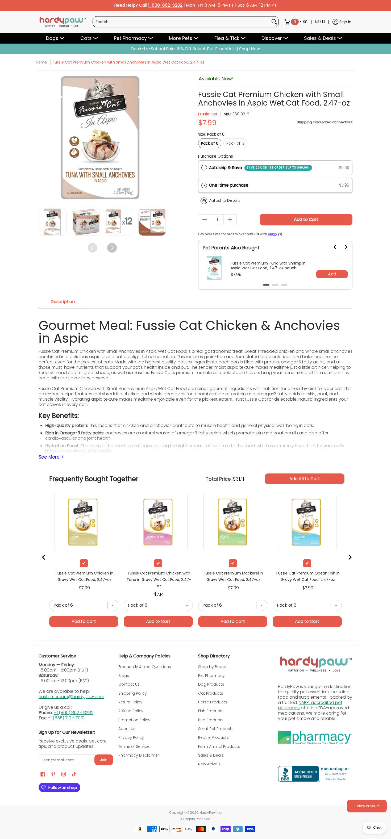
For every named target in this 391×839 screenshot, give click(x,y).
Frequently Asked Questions (144, 666)
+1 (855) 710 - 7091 (66, 718)
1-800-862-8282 (165, 5)
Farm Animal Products (219, 746)
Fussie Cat (207, 114)
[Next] (161, 138)
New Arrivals (209, 764)
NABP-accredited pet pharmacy (310, 705)
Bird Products (210, 720)
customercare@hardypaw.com (71, 697)
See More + (51, 457)
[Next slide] (342, 247)
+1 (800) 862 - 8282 (73, 713)
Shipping (304, 122)
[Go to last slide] (332, 247)
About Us (126, 728)
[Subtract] (204, 219)
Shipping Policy (132, 693)
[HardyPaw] (62, 21)
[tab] (266, 285)
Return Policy (130, 702)
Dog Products (211, 684)
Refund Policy (130, 711)
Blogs (123, 675)
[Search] (274, 21)
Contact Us (129, 684)
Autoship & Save (259, 167)
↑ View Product (367, 805)
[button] (275, 185)
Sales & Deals (211, 755)
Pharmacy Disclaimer (138, 755)
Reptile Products (213, 737)
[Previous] (43, 138)
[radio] (204, 168)
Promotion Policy (134, 720)
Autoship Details (224, 200)
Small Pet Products (216, 728)
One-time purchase (228, 185)
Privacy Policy (131, 737)
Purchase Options (215, 156)
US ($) (320, 21)
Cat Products (210, 693)
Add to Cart (306, 219)
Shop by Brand (212, 666)
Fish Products (210, 711)
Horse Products (212, 702)
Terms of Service (133, 746)
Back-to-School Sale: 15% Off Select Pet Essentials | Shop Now (195, 49)
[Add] (230, 219)
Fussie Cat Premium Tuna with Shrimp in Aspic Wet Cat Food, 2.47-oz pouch (268, 265)
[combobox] (181, 21)
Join (103, 759)
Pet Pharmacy (211, 675)
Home (41, 62)
